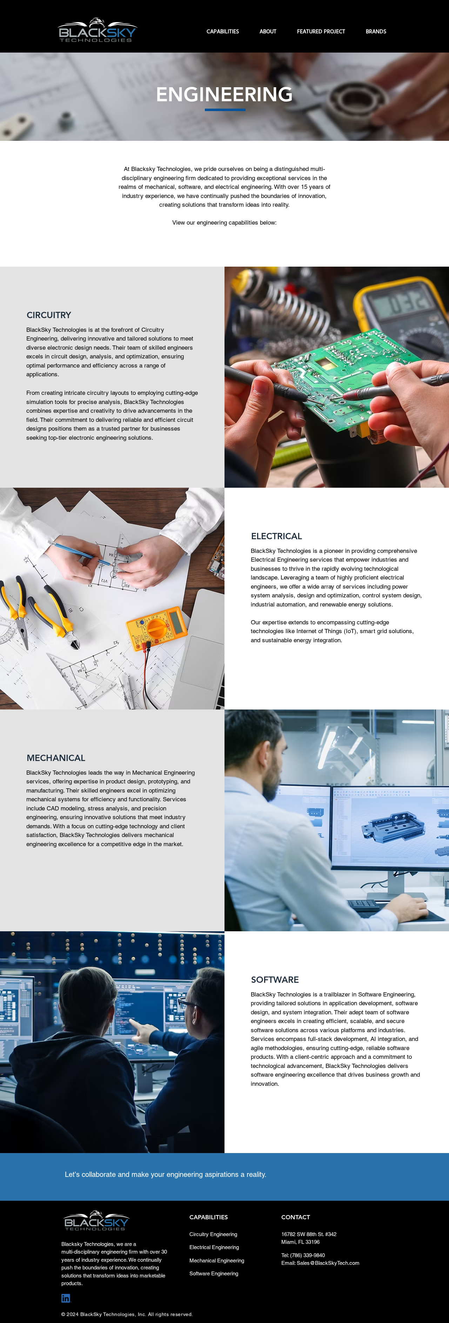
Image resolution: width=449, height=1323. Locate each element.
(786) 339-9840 (307, 1255)
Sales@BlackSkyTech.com (328, 1263)
